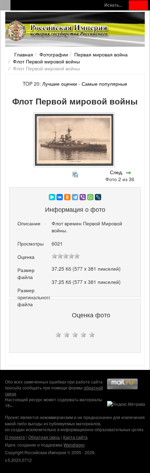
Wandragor (73, 445)
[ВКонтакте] (60, 197)
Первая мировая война (101, 54)
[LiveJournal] (98, 197)
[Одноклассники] (67, 197)
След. (116, 172)
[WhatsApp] (90, 197)
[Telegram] (75, 197)
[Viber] (83, 197)
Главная (23, 54)
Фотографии (53, 54)
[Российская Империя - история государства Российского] (57, 30)
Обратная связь (44, 437)
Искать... (113, 5)
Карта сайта (75, 437)
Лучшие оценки (59, 83)
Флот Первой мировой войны (46, 61)
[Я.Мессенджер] (52, 197)
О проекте (15, 437)
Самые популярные (104, 83)
